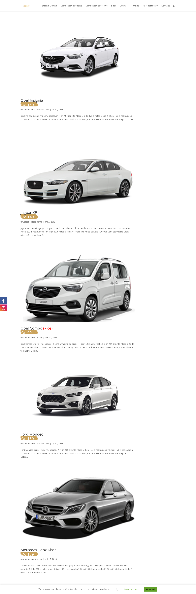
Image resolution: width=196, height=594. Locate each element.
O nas (136, 6)
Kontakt (165, 6)
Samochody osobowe (71, 6)
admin (39, 221)
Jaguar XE (29, 214)
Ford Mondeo (32, 436)
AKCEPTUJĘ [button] (150, 589)
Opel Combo (37, 330)
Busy (113, 6)
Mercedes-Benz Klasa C (40, 551)
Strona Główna (49, 6)
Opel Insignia (32, 102)
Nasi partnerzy (150, 6)
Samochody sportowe (96, 6)
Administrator (43, 109)
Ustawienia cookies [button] (131, 589)
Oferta (123, 6)
